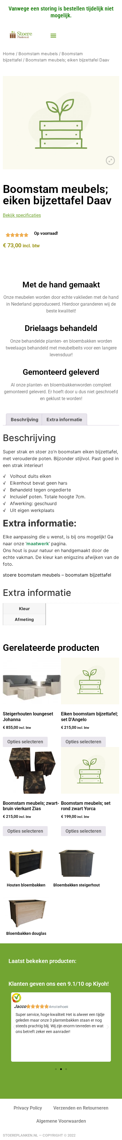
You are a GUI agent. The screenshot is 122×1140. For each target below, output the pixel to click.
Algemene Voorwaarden (61, 1121)
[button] (53, 35)
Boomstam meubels (38, 53)
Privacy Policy (28, 1108)
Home (9, 53)
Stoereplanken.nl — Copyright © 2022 (39, 1135)
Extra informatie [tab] (64, 419)
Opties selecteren (25, 741)
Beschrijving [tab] (24, 419)
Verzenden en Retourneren (80, 1108)
